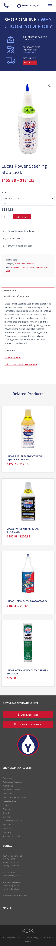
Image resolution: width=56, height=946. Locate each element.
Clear (3, 203)
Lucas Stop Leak (12, 357)
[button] (50, 5)
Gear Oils (7, 813)
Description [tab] (10, 290)
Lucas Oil (24, 267)
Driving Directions (11, 865)
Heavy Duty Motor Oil (12, 820)
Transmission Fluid (11, 836)
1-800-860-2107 (29, 52)
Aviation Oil (8, 785)
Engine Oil (7, 805)
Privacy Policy (32, 937)
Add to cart (22, 216)
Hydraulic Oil (8, 824)
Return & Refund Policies (16, 895)
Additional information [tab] (16, 296)
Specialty (7, 832)
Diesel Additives (10, 801)
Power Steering (36, 267)
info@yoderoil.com (11, 889)
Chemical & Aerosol (11, 789)
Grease (6, 816)
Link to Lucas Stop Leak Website (20, 364)
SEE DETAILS (29, 62)
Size (3, 192)
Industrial (7, 828)
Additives (15, 267)
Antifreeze (8, 778)
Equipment (8, 809)
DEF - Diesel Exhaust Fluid (14, 797)
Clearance (7, 793)
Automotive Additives (24, 263)
